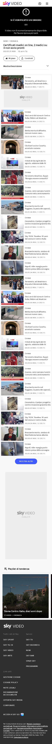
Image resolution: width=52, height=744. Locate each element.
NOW (28, 650)
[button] (10, 58)
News (5, 41)
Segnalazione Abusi (21, 737)
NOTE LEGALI (9, 688)
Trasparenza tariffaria (24, 728)
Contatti (6, 731)
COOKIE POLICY (10, 682)
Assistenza (37, 728)
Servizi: (29, 634)
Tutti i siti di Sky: (11, 634)
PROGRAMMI (32, 666)
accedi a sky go (11, 714)
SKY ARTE (7, 656)
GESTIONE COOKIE (12, 677)
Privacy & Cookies (19, 726)
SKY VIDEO (8, 650)
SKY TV (29, 640)
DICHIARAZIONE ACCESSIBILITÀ (10, 693)
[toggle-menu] (47, 3)
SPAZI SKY (31, 661)
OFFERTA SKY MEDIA (12, 700)
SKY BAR (30, 656)
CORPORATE (9, 705)
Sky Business (33, 645)
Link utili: (7, 671)
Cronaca (14, 41)
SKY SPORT (8, 640)
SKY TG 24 (8, 645)
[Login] (39, 3)
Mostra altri (26, 461)
